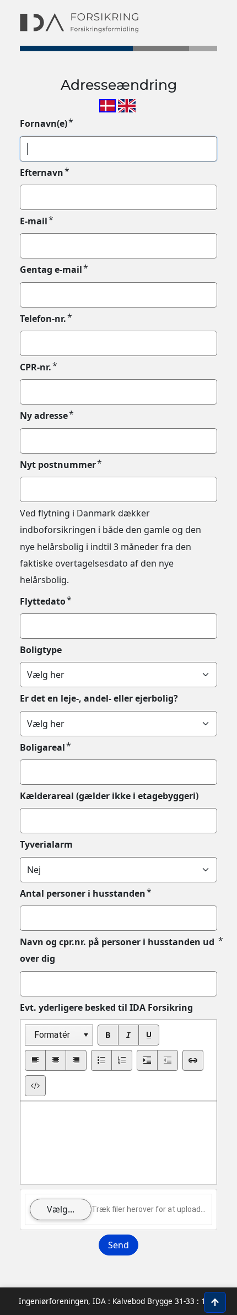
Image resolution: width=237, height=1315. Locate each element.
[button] (86, 1035)
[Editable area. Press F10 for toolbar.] (118, 1142)
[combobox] (59, 1035)
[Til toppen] (215, 1302)
